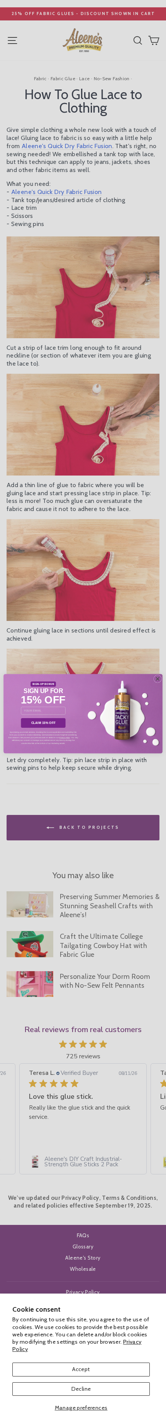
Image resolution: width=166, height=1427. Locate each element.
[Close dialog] (157, 678)
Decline (81, 1388)
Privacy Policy (64, 737)
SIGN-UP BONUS (43, 684)
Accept (81, 1369)
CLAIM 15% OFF (43, 722)
